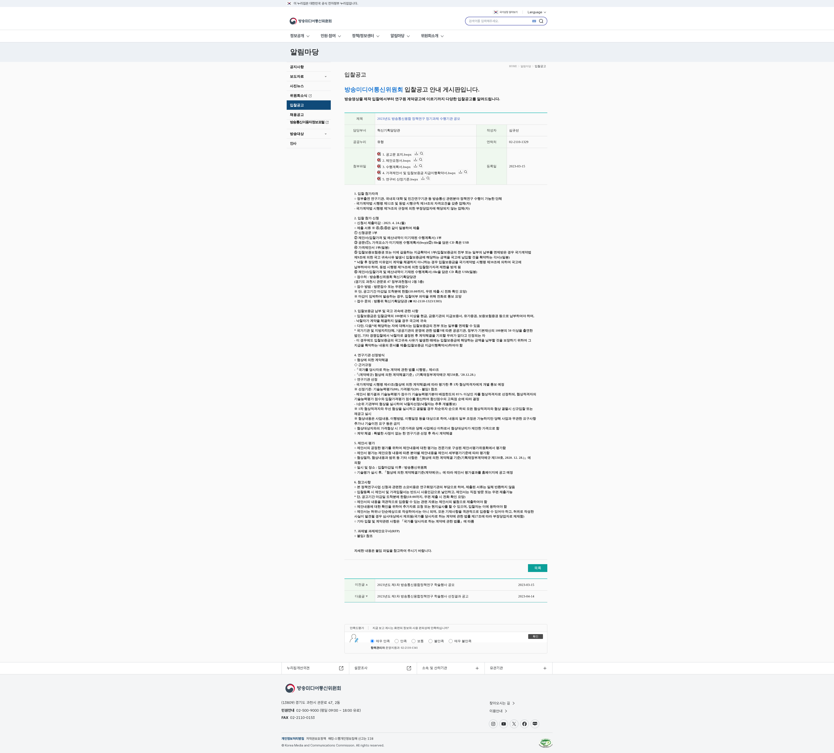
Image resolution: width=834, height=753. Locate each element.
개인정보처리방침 (292, 739)
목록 (537, 568)
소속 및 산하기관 (434, 668)
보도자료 (297, 76)
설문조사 (360, 668)
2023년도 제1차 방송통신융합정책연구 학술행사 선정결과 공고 (422, 596)
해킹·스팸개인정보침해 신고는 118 (350, 739)
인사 (293, 143)
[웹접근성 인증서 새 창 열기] (546, 741)
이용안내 (497, 711)
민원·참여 (328, 35)
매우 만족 (383, 641)
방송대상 (297, 134)
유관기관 (496, 668)
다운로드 (418, 153)
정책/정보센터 (363, 35)
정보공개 (297, 35)
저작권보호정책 (316, 739)
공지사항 (297, 67)
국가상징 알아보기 (509, 12)
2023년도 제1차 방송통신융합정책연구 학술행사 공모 (416, 585)
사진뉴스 (297, 86)
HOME (513, 66)
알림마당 (397, 35)
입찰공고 (297, 105)
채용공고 (297, 114)
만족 (403, 641)
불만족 (439, 641)
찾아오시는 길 (500, 703)
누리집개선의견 (298, 668)
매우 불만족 (463, 641)
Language (535, 12)
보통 (420, 641)
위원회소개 (429, 35)
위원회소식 (298, 95)
